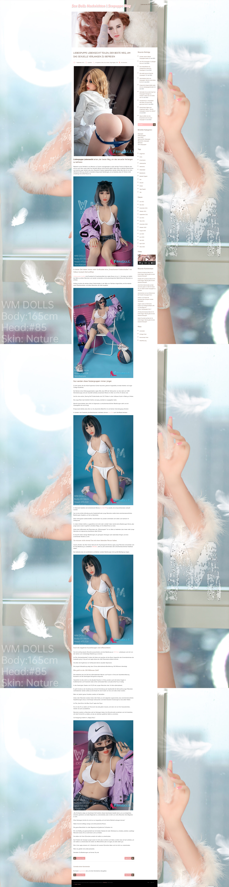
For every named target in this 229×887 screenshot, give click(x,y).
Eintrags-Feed (143, 334)
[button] (146, 259)
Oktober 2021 (143, 211)
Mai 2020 (142, 240)
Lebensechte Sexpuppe (144, 139)
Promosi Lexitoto (142, 272)
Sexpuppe (140, 134)
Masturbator (142, 170)
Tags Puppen (113, 62)
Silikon (107, 62)
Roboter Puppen (143, 176)
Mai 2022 (142, 205)
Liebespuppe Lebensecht (83, 159)
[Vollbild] (154, 263)
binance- (140, 297)
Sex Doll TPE (103, 508)
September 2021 (144, 214)
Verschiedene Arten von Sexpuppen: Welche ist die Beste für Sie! (148, 80)
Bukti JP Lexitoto (142, 318)
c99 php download (142, 312)
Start (148, 882)
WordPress (105, 882)
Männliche (142, 166)
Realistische (142, 173)
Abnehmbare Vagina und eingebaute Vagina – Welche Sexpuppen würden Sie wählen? (147, 109)
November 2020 (144, 224)
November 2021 (144, 208)
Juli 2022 (142, 201)
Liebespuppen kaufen (79, 276)
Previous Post (80, 858)
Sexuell (141, 182)
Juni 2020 (142, 237)
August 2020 (143, 230)
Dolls (102, 62)
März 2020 (142, 247)
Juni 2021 (142, 218)
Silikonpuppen (142, 135)
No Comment (124, 62)
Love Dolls (140, 137)
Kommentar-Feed (144, 337)
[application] (147, 260)
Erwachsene (142, 160)
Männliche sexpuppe (143, 141)
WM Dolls (116, 652)
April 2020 (142, 243)
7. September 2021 (80, 62)
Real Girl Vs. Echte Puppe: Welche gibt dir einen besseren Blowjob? (146, 274)
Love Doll (110, 412)
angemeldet (82, 871)
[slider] (146, 262)
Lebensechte (143, 163)
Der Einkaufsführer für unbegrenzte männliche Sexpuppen (145, 68)
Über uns (152, 882)
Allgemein (98, 62)
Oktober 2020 (143, 227)
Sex (105, 62)
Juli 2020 (142, 234)
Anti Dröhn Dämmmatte (143, 285)
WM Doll (140, 143)
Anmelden (142, 331)
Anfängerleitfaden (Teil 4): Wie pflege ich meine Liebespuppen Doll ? (146, 307)
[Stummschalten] (152, 263)
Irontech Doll (83, 272)
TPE (117, 62)
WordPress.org (143, 340)
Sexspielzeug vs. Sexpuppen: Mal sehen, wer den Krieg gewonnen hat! (147, 102)
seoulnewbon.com (142, 293)
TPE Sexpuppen (142, 144)
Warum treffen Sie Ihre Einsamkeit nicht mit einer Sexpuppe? (146, 117)
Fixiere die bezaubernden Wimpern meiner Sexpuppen (145, 299)
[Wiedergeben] (140, 263)
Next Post (128, 858)
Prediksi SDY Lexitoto (143, 279)
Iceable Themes (78, 884)
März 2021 (142, 221)
